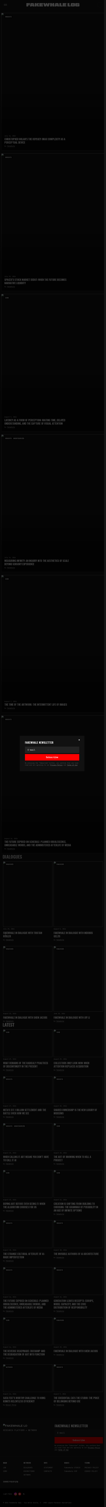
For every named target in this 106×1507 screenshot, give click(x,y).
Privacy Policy (56, 765)
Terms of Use (72, 765)
